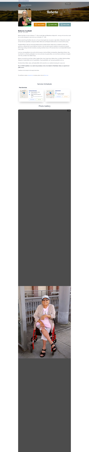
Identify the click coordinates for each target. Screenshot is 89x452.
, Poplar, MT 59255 (60, 94)
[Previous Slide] (20, 322)
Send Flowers (66, 96)
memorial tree (30, 75)
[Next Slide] (69, 322)
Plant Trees (39, 99)
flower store (46, 75)
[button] (24, 93)
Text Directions (32, 99)
